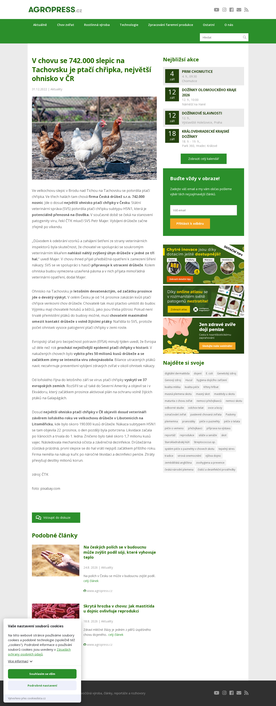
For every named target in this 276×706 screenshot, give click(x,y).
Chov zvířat (65, 25)
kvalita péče (192, 387)
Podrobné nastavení (42, 685)
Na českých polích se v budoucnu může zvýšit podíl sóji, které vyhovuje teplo (119, 552)
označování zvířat (175, 414)
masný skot (203, 394)
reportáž (170, 435)
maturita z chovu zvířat (178, 401)
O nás (228, 25)
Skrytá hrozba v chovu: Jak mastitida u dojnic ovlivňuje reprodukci (118, 608)
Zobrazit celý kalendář (203, 159)
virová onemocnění (189, 456)
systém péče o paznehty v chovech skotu (189, 449)
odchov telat (196, 408)
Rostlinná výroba (97, 25)
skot (223, 435)
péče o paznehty (209, 421)
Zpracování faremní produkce (170, 25)
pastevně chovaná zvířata (205, 414)
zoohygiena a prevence (210, 462)
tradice (169, 456)
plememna (171, 421)
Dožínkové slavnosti (202, 113)
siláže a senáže (208, 435)
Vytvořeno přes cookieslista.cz (27, 698)
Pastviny (231, 414)
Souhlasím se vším (42, 674)
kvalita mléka (172, 387)
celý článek (91, 581)
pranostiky (188, 421)
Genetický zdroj (226, 373)
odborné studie (174, 408)
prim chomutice (197, 71)
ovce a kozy (215, 408)
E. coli (209, 373)
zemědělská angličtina (178, 462)
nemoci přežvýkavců (209, 401)
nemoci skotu (234, 401)
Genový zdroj (173, 380)
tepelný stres (226, 449)
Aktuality (56, 89)
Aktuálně (40, 25)
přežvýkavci (195, 428)
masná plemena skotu (178, 394)
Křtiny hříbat (211, 387)
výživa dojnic (213, 456)
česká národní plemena (179, 469)
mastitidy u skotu (224, 394)
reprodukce (187, 435)
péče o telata (232, 421)
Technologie (129, 25)
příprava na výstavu (219, 428)
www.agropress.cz (99, 591)
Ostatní (209, 25)
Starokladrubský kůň (177, 442)
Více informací (18, 661)
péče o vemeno (174, 428)
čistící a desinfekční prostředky (216, 469)
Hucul (188, 380)
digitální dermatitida (177, 373)
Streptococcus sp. (205, 442)
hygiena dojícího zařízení (212, 380)
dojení (198, 373)
